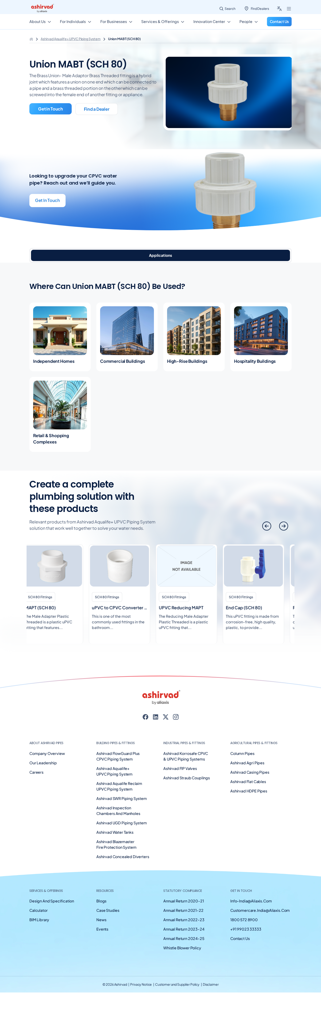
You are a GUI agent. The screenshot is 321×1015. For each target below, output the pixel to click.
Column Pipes (242, 753)
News (101, 919)
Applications (160, 255)
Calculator (38, 910)
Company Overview (47, 753)
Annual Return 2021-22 (183, 910)
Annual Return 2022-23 (183, 919)
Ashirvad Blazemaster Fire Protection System (116, 844)
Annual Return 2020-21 (183, 900)
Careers (36, 772)
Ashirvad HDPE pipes (248, 790)
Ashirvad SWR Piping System (121, 798)
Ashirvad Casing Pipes (249, 772)
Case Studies (107, 910)
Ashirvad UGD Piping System (121, 822)
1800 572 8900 (244, 919)
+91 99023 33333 (245, 929)
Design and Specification (51, 900)
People (245, 21)
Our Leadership (43, 762)
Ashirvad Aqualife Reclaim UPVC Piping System (119, 786)
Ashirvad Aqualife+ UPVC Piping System (71, 39)
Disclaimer (211, 984)
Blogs (101, 900)
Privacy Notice (141, 984)
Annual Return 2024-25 (183, 938)
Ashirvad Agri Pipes (247, 762)
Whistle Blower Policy (182, 947)
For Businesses (113, 21)
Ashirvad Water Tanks (114, 832)
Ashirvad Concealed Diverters (122, 856)
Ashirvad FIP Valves (180, 768)
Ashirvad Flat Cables (248, 781)
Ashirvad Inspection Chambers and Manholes (118, 810)
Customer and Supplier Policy (177, 984)
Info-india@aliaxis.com (251, 900)
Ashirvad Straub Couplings (186, 777)
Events (102, 929)
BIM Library (39, 919)
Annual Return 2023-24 (183, 929)
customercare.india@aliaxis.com (260, 910)
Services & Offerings (160, 21)
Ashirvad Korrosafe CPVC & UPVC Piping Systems (185, 756)
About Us (37, 21)
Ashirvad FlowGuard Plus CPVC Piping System (118, 756)
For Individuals (73, 21)
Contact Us (240, 938)
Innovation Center (209, 21)
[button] (283, 526)
